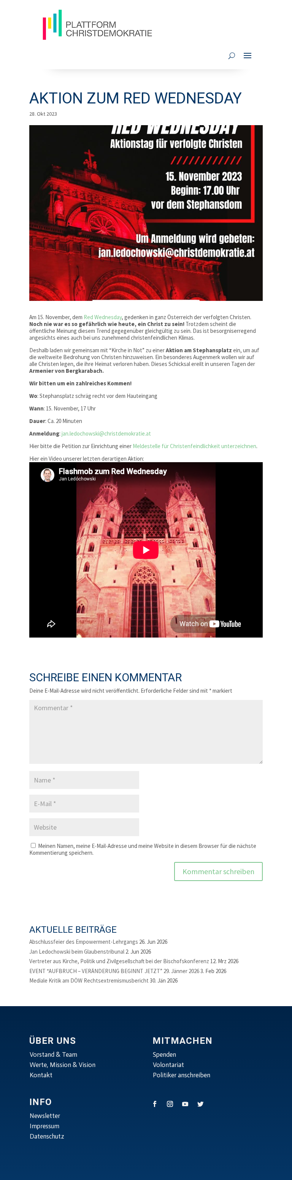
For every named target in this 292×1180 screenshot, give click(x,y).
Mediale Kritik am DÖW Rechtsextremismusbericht (89, 980)
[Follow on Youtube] (185, 1104)
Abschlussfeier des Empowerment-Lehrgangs (83, 941)
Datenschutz (47, 1136)
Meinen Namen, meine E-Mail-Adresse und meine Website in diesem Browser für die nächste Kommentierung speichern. (142, 849)
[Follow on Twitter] (200, 1104)
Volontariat (168, 1065)
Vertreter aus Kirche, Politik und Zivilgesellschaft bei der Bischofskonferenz (119, 961)
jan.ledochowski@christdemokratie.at (106, 433)
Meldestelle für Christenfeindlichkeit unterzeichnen (194, 446)
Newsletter (45, 1116)
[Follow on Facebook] (155, 1104)
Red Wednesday (103, 317)
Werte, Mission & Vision (62, 1065)
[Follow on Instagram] (170, 1104)
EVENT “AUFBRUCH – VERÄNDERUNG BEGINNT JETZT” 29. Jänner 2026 (114, 971)
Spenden (164, 1054)
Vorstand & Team (53, 1054)
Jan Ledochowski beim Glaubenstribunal (76, 951)
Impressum (44, 1126)
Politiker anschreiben (181, 1075)
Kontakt (41, 1075)
